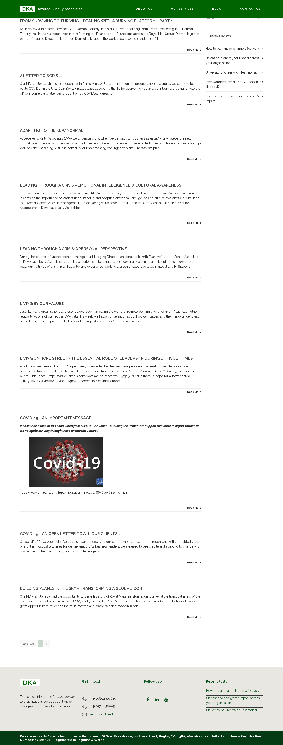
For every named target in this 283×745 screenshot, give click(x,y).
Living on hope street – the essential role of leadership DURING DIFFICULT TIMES (106, 358)
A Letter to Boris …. (41, 75)
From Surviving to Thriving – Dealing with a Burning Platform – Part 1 (96, 21)
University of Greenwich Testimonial (231, 72)
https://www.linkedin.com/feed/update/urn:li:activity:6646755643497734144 (74, 492)
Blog (216, 8)
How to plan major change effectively (232, 48)
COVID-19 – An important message (55, 418)
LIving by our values (42, 303)
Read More (194, 49)
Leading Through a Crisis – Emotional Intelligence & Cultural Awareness (100, 185)
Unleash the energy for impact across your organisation (233, 700)
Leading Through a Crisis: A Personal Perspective (73, 248)
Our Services (182, 8)
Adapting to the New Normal (52, 130)
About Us (144, 8)
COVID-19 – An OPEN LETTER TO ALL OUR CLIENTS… (70, 533)
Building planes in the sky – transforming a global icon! (81, 588)
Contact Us (250, 8)
